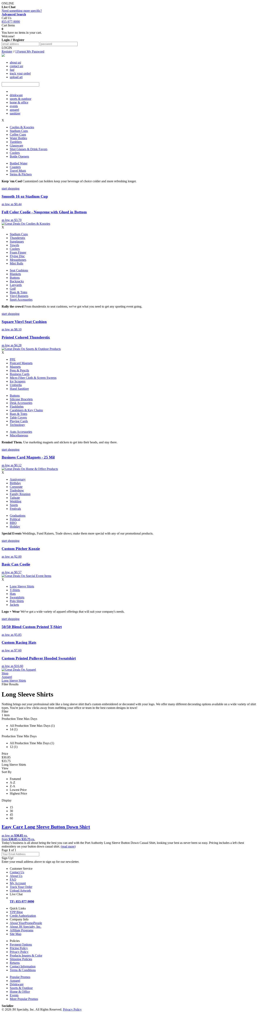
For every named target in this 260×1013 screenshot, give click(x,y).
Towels (14, 245)
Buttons (15, 277)
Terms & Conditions (23, 970)
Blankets (15, 274)
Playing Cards (19, 421)
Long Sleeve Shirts (22, 586)
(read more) (68, 846)
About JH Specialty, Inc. (25, 926)
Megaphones (18, 259)
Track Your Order (21, 887)
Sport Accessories (21, 299)
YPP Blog (16, 912)
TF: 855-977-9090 (22, 901)
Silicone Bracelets (21, 399)
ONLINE (8, 5)
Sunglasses (17, 241)
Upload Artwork (20, 890)
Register (7, 51)
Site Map (15, 934)
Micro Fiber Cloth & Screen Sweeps (33, 377)
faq (12, 69)
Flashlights (17, 406)
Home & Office (20, 991)
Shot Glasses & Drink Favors (28, 149)
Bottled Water (18, 163)
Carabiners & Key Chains (26, 410)
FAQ (13, 879)
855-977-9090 (11, 21)
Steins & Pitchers (21, 174)
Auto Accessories (21, 431)
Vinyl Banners (19, 296)
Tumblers (16, 142)
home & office (19, 102)
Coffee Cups (18, 134)
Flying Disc (17, 256)
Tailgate (15, 497)
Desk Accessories (21, 403)
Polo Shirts (17, 601)
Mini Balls (16, 263)
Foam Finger (18, 252)
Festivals (15, 508)
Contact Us (17, 872)
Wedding (15, 501)
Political (15, 519)
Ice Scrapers (17, 381)
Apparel (7, 677)
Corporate (16, 486)
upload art (16, 77)
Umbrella (16, 385)
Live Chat (16, 894)
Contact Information (23, 966)
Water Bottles (18, 138)
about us (15, 62)
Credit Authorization (23, 915)
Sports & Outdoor (21, 988)
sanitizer (15, 113)
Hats (13, 593)
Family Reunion (20, 494)
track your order (20, 73)
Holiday (15, 526)
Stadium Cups (19, 131)
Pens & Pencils (19, 370)
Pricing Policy (19, 948)
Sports (14, 505)
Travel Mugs (18, 170)
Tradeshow (17, 490)
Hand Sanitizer (19, 388)
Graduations (17, 515)
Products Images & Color (26, 955)
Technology (17, 425)
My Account (18, 883)
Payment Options (21, 944)
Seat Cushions (19, 270)
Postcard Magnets (21, 363)
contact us (16, 66)
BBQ (13, 523)
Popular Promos (20, 977)
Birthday (15, 483)
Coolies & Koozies (22, 127)
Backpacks (17, 281)
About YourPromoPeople (26, 923)
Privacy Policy (19, 952)
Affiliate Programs (21, 930)
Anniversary (18, 479)
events (14, 106)
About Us (16, 876)
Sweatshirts (17, 597)
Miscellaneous (19, 435)
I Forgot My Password (29, 51)
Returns (15, 962)
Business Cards (19, 374)
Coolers (15, 152)
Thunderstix (17, 238)
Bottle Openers (19, 156)
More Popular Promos (24, 999)
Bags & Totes (18, 292)
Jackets (14, 604)
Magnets (15, 366)
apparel (14, 109)
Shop (5, 673)
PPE (12, 359)
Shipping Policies (21, 959)
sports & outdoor (20, 98)
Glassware (16, 145)
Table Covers (18, 417)
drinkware (16, 95)
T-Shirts (15, 590)
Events (14, 995)
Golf (13, 288)
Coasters (15, 167)
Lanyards (16, 285)
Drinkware (17, 984)
